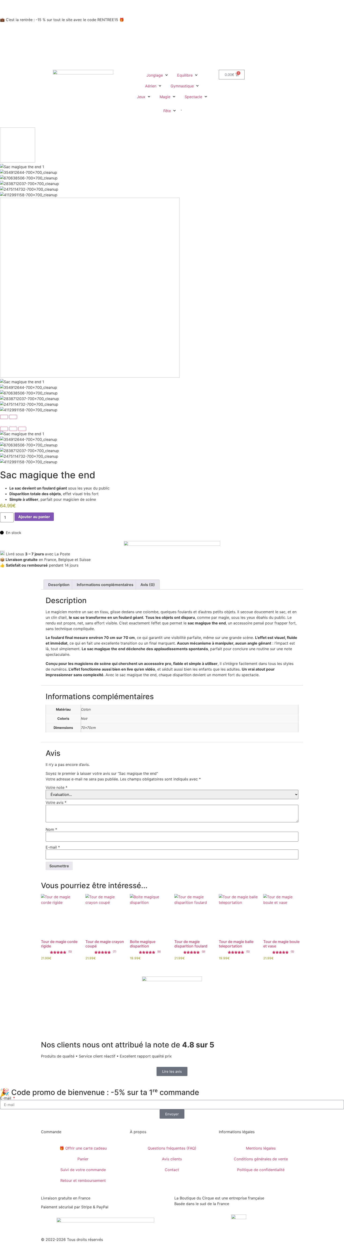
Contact (172, 1169)
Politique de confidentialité (261, 1169)
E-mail (53, 847)
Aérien (150, 86)
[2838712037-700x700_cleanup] (172, 450)
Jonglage (154, 75)
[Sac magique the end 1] (172, 434)
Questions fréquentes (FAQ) (172, 1148)
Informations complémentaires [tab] (105, 584)
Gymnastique (182, 86)
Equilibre (185, 75)
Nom (51, 829)
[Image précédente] (4, 417)
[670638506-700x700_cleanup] (172, 445)
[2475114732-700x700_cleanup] (172, 456)
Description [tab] (59, 584)
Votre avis (56, 802)
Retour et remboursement (83, 1180)
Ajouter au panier (34, 516)
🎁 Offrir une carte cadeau (83, 1148)
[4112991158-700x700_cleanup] (172, 462)
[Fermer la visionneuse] (4, 429)
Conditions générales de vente (261, 1159)
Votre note (56, 787)
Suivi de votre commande (83, 1169)
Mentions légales (261, 1148)
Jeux (141, 96)
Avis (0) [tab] (147, 584)
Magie (165, 96)
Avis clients (172, 1159)
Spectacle (193, 96)
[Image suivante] (13, 417)
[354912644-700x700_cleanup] (172, 439)
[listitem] (172, 145)
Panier (82, 1159)
